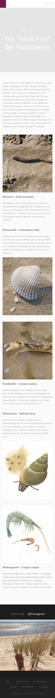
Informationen (40, 682)
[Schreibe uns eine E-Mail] (47, 4)
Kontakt (13, 687)
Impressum (43, 687)
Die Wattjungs (22, 682)
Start (8, 682)
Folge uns (17, 614)
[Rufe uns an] (51, 4)
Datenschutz (28, 687)
